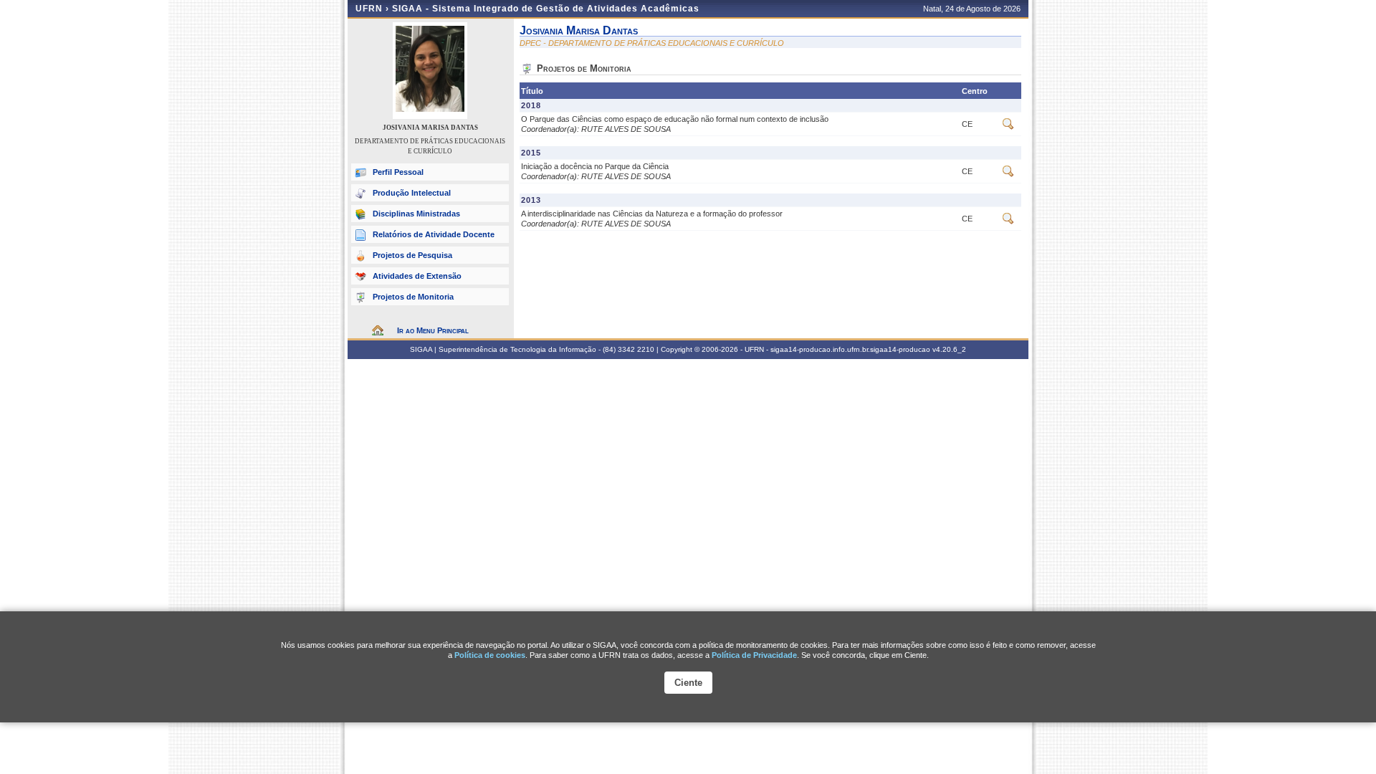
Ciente (688, 682)
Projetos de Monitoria (413, 296)
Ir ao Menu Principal (433, 330)
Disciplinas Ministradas (416, 213)
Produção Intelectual (412, 192)
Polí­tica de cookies (489, 655)
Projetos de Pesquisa (412, 255)
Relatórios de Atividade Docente (433, 234)
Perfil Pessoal (398, 172)
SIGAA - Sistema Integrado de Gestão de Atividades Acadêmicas (545, 9)
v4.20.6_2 (949, 349)
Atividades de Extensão (417, 276)
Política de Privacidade (754, 655)
